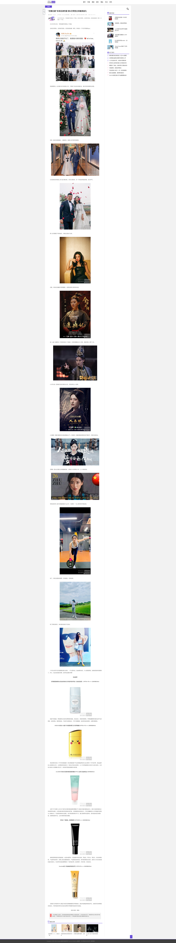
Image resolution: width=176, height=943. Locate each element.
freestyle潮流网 (51, 2)
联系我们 (93, 941)
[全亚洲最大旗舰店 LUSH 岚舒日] (110, 37)
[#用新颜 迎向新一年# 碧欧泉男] (110, 20)
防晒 (86, 14)
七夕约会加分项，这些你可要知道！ (118, 60)
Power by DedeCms (72, 941)
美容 (93, 2)
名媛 (77, 14)
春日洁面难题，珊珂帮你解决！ (117, 72)
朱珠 (79, 14)
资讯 (110, 2)
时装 (88, 2)
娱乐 (97, 2)
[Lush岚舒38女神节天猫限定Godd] (110, 31)
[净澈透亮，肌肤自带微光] (110, 25)
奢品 (102, 2)
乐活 (106, 2)
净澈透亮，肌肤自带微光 (121, 23)
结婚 (82, 14)
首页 (84, 2)
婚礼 (84, 14)
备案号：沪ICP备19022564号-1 (84, 941)
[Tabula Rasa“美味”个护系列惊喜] (110, 48)
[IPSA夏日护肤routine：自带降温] (110, 43)
